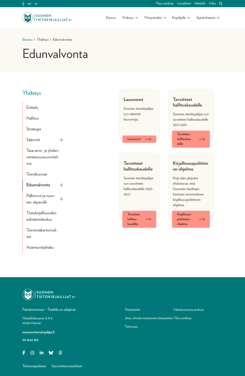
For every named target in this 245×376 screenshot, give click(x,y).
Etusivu (111, 18)
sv (36, 3)
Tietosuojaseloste (34, 366)
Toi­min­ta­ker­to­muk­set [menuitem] (42, 233)
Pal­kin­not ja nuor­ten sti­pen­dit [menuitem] (40, 199)
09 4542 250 (30, 340)
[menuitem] (61, 139)
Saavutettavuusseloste (66, 366)
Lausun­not (134, 139)
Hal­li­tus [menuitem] (32, 118)
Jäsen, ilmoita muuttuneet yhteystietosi (149, 318)
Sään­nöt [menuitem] (33, 140)
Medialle (200, 3)
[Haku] (219, 3)
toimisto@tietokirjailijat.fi (38, 332)
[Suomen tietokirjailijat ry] (47, 17)
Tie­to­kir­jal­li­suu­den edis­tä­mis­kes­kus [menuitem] (41, 216)
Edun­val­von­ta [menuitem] (38, 185)
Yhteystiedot (153, 18)
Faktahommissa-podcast (189, 309)
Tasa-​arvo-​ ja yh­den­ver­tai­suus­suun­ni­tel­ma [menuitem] (42, 157)
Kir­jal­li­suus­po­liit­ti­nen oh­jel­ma (184, 219)
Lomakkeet (184, 3)
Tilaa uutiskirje (165, 3)
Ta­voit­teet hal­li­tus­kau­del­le (184, 139)
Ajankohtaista (205, 18)
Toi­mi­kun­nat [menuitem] (36, 174)
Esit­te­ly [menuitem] (32, 107)
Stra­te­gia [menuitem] (33, 129)
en (29, 3)
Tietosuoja (131, 326)
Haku (212, 3)
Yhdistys (128, 18)
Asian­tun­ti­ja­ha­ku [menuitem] (40, 247)
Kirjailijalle (179, 18)
